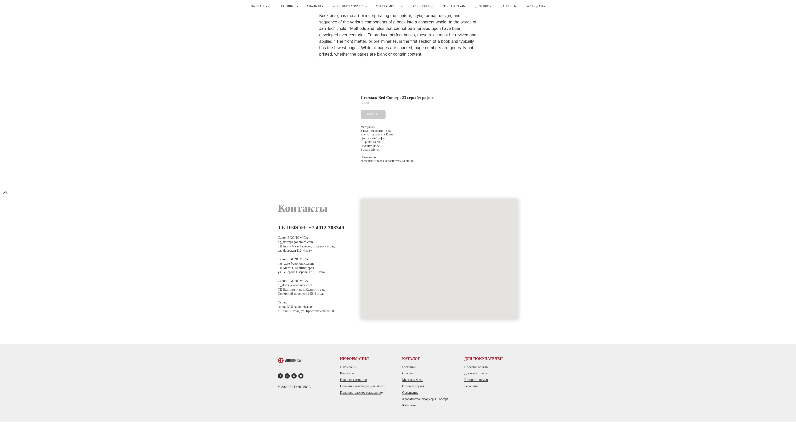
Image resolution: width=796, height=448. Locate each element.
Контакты (347, 373)
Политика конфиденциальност (361, 386)
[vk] (287, 376)
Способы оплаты (476, 367)
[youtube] (300, 376)
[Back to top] (5, 193)
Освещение (410, 392)
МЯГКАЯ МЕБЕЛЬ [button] (388, 6)
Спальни (408, 373)
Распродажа (535, 6)
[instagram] (294, 376)
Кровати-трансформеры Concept (425, 399)
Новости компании (353, 379)
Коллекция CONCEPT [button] (348, 6)
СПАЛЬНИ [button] (314, 6)
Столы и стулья (413, 386)
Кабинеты (509, 6)
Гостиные (409, 367)
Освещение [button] (421, 6)
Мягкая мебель (412, 379)
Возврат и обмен (476, 379)
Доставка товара (476, 373)
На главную (260, 6)
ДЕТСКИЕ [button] (482, 6)
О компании (348, 367)
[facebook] (280, 376)
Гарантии (471, 386)
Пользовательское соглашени (360, 392)
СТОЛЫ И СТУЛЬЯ (454, 6)
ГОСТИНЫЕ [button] (287, 6)
